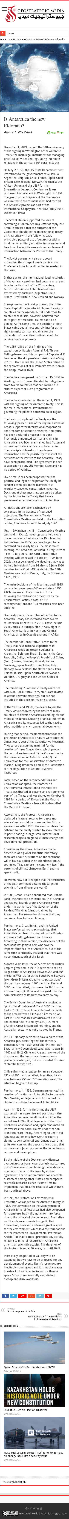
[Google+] (27, 1508)
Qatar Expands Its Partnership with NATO (29, 1367)
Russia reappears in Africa (21, 1310)
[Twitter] (34, 1508)
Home (3, 39)
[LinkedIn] (37, 1508)
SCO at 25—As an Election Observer (25, 1410)
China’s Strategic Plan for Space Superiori (27, 33)
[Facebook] (31, 1508)
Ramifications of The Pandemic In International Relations (45, 1317)
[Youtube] (41, 1508)
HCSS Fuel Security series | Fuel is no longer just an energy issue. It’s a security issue (33, 1454)
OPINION (14, 39)
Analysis (26, 39)
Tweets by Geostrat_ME (14, 1482)
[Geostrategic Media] (34, 13)
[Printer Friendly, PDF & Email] (55, 132)
